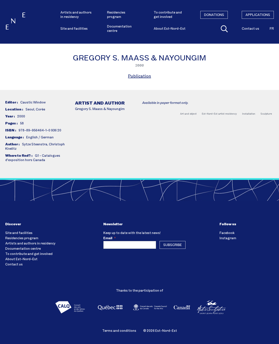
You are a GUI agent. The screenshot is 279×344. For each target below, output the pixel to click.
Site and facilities (74, 29)
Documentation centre (119, 29)
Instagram (227, 238)
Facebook (227, 233)
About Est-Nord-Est (21, 259)
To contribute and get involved (168, 15)
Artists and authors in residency (76, 15)
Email (109, 238)
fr (272, 29)
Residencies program (116, 15)
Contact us (250, 29)
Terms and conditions (119, 331)
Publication (139, 76)
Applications (257, 15)
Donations (214, 15)
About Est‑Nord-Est (169, 29)
